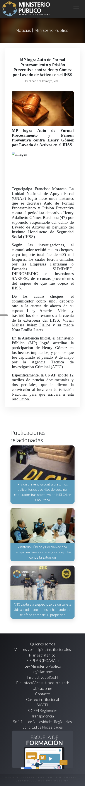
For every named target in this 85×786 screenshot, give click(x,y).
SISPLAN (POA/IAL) (43, 660)
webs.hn (61, 780)
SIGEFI (42, 705)
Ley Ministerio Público (42, 666)
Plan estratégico (42, 655)
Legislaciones (42, 671)
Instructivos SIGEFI (42, 677)
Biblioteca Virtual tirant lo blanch (42, 682)
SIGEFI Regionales (43, 710)
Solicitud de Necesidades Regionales (42, 721)
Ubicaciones (42, 688)
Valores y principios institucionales (42, 649)
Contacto (42, 694)
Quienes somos (42, 644)
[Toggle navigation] (76, 9)
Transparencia (42, 716)
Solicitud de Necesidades (42, 727)
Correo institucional (42, 699)
